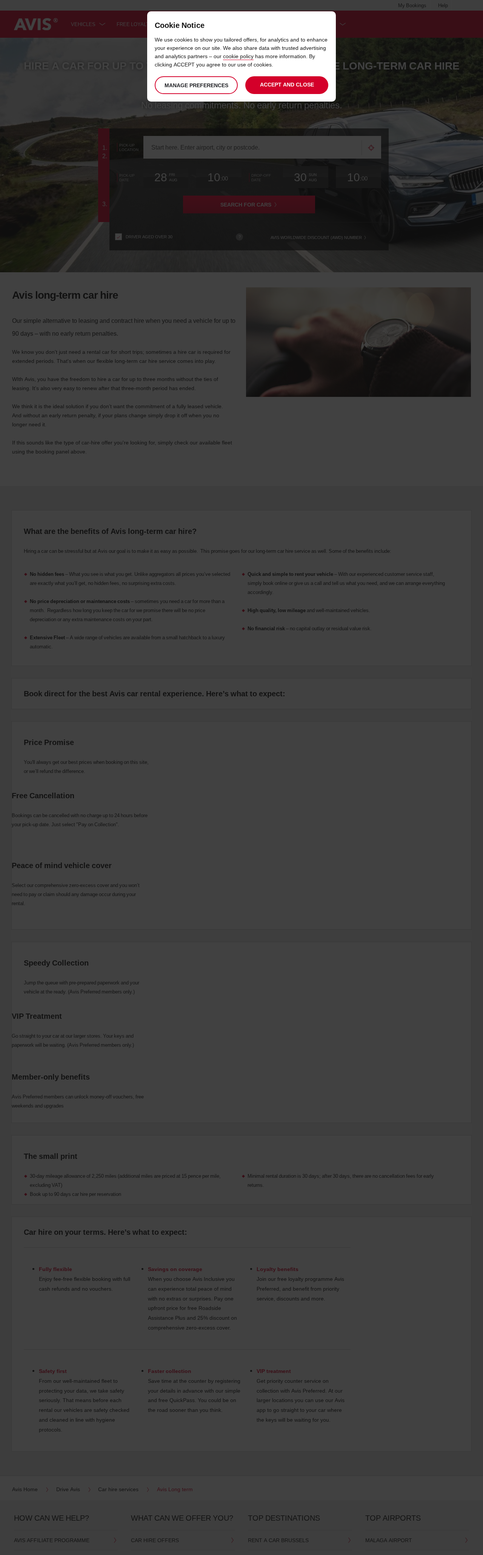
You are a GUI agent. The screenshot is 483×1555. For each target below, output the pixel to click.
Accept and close (287, 84)
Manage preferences (196, 85)
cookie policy (238, 56)
